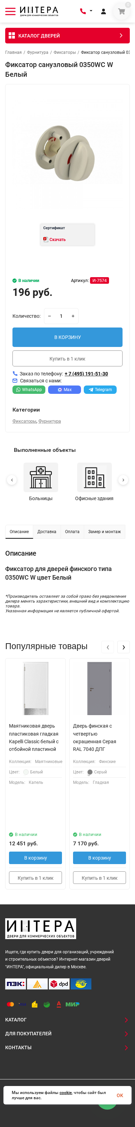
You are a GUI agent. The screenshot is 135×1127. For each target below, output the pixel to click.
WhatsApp (32, 389)
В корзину (35, 858)
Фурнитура (37, 52)
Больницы (41, 498)
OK (120, 1095)
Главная (13, 52)
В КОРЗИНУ (67, 337)
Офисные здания (94, 498)
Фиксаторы (65, 52)
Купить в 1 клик (68, 359)
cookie (66, 1092)
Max (68, 389)
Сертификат (54, 228)
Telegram (103, 389)
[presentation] (107, 647)
